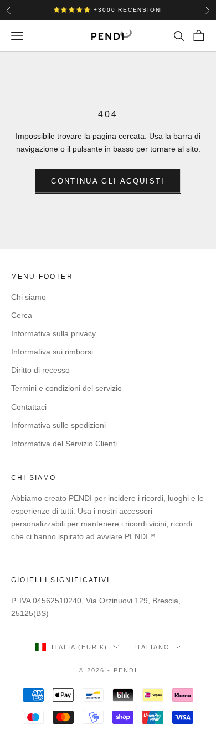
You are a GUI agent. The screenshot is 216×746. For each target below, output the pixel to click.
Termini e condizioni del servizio (66, 388)
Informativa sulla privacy (53, 333)
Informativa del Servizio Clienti (64, 443)
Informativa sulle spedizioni (58, 425)
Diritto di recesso (40, 370)
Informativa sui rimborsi (52, 351)
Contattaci (29, 407)
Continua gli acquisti (107, 181)
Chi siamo (28, 297)
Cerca (21, 315)
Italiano (152, 647)
